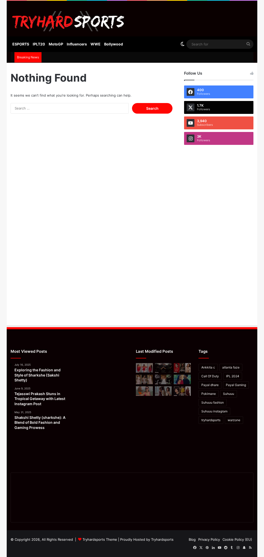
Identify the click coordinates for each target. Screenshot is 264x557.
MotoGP (56, 44)
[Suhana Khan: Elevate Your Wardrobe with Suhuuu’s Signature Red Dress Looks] (144, 368)
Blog (192, 539)
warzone (234, 420)
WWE (95, 44)
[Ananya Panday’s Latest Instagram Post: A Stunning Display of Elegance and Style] (182, 391)
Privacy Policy (209, 539)
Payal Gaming (236, 385)
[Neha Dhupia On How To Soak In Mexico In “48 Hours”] (144, 391)
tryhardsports (210, 420)
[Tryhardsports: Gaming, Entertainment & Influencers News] (68, 21)
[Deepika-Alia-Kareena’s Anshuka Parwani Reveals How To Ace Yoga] (182, 368)
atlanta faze (231, 367)
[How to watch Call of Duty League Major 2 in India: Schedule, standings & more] (163, 368)
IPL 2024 (232, 376)
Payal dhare (210, 385)
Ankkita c (208, 367)
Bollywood (113, 44)
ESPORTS (20, 44)
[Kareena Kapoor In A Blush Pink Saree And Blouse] (144, 379)
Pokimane (208, 394)
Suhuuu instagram (214, 411)
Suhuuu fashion (212, 402)
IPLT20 (39, 44)
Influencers (77, 44)
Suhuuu (228, 394)
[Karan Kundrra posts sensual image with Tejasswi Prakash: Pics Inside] (182, 379)
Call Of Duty (210, 376)
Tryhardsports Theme (99, 539)
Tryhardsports (162, 539)
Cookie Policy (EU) (237, 539)
